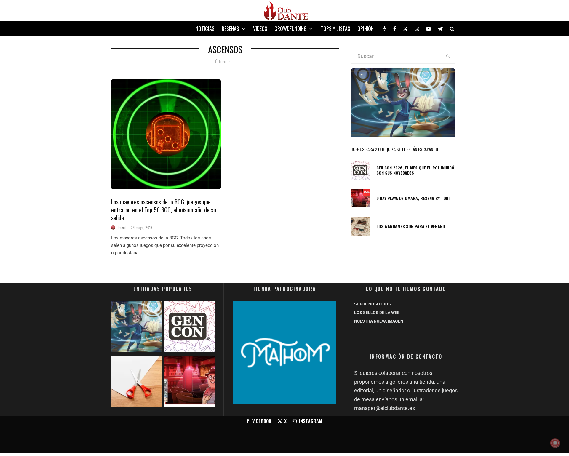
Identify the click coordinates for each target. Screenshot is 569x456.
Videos (260, 28)
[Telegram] (440, 28)
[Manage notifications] (555, 443)
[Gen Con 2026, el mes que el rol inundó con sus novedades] (189, 327)
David (122, 227)
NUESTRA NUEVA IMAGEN (378, 321)
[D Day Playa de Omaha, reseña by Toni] (189, 382)
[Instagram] (417, 28)
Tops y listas (335, 28)
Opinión (365, 28)
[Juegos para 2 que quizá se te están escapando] (136, 327)
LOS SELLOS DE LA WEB (377, 312)
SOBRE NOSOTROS (372, 304)
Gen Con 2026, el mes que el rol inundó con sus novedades (415, 170)
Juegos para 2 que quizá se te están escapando (394, 149)
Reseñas (230, 28)
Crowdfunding (290, 28)
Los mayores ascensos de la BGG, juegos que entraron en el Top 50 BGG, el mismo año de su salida (163, 210)
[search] (448, 56)
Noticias (205, 28)
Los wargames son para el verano (410, 226)
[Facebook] (394, 28)
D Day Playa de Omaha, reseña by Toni (413, 198)
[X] (405, 28)
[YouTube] (428, 28)
